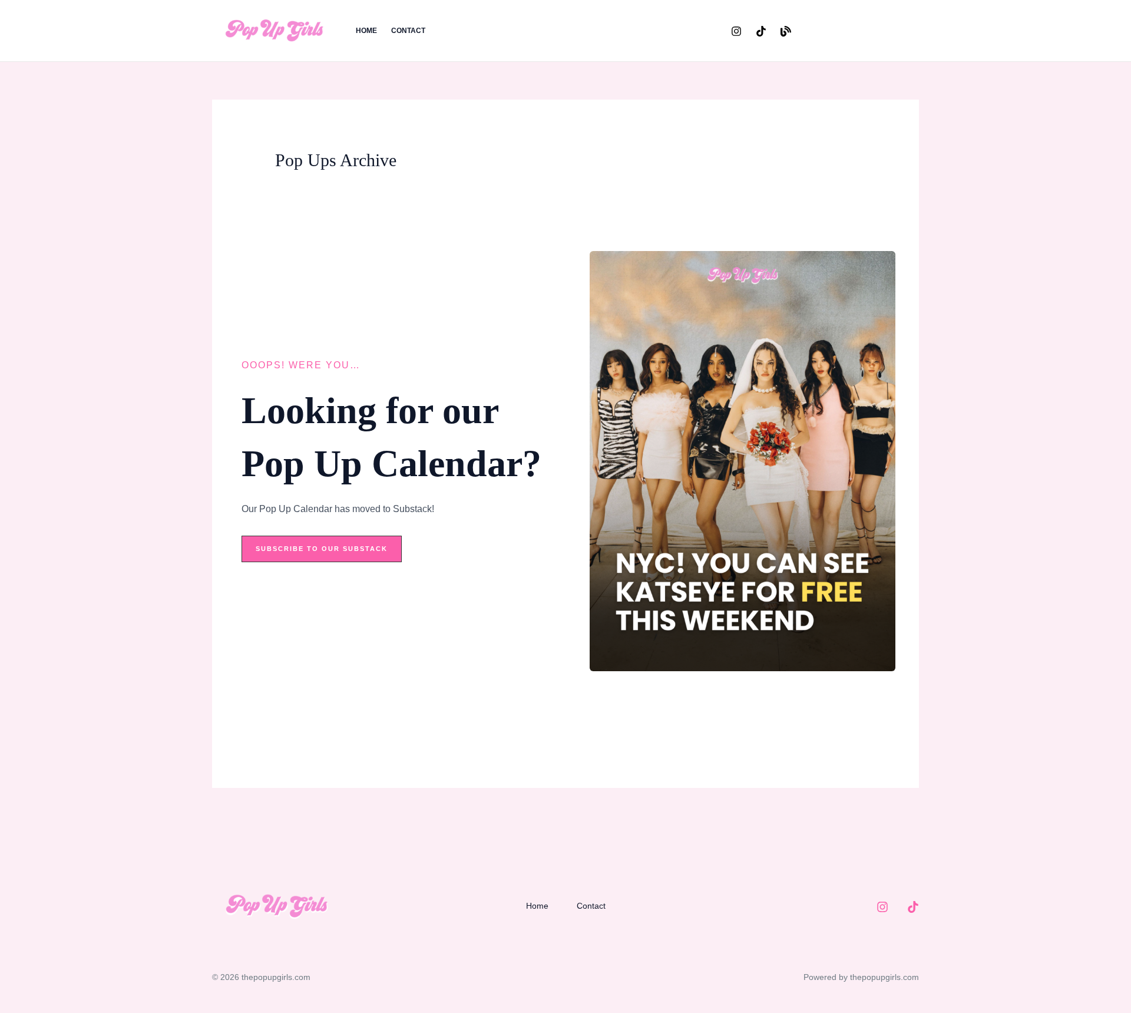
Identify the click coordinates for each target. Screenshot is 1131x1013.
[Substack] (786, 31)
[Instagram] (736, 31)
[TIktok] (913, 907)
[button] (865, 30)
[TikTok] (761, 31)
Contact (408, 31)
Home (366, 31)
